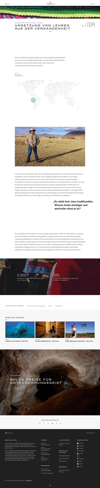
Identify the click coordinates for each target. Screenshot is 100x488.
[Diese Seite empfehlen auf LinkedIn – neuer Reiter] (52, 423)
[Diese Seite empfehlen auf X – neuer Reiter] (48, 423)
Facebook (81, 451)
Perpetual (45, 444)
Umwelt (46, 449)
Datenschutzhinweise (64, 458)
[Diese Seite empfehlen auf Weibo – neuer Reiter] (60, 423)
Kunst (45, 458)
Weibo (80, 461)
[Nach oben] (50, 485)
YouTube (81, 443)
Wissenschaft (45, 453)
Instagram (81, 446)
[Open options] (50, 147)
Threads (81, 448)
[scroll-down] (50, 31)
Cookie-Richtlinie (63, 461)
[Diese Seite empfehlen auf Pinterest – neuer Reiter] (56, 423)
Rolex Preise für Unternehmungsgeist (46, 469)
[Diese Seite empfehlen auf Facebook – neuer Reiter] (44, 423)
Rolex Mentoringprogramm (47, 473)
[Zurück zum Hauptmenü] (5, 7)
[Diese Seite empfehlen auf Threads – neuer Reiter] (40, 423)
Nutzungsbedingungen (64, 455)
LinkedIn (81, 453)
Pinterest (81, 458)
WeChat (81, 464)
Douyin (80, 466)
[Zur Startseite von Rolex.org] (50, 3)
